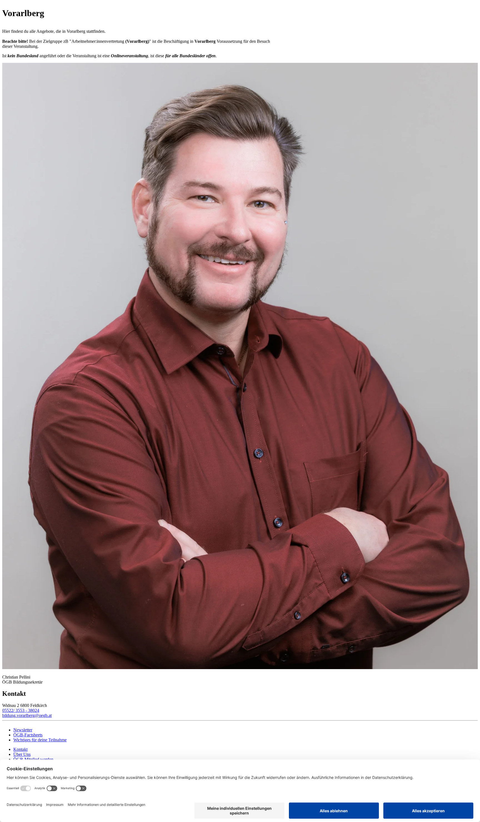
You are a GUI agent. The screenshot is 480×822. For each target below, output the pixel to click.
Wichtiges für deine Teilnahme (40, 739)
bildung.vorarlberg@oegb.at (27, 715)
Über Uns (22, 754)
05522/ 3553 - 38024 (20, 710)
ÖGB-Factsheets (27, 734)
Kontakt (20, 749)
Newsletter (22, 729)
